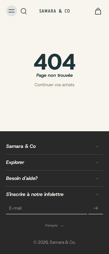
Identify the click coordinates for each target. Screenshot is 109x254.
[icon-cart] (96, 11)
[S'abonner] (95, 209)
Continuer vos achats (54, 84)
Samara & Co (62, 242)
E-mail (15, 208)
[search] (23, 11)
